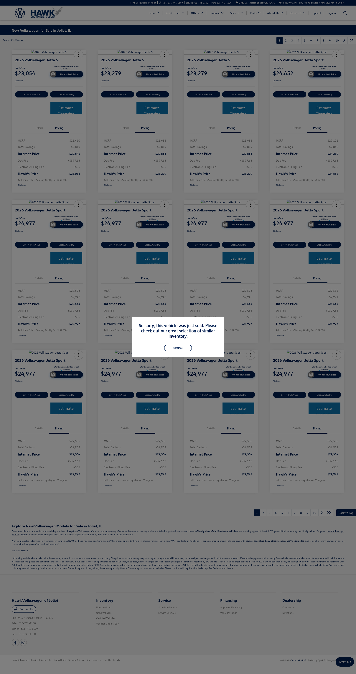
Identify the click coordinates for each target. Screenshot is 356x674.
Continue (178, 347)
